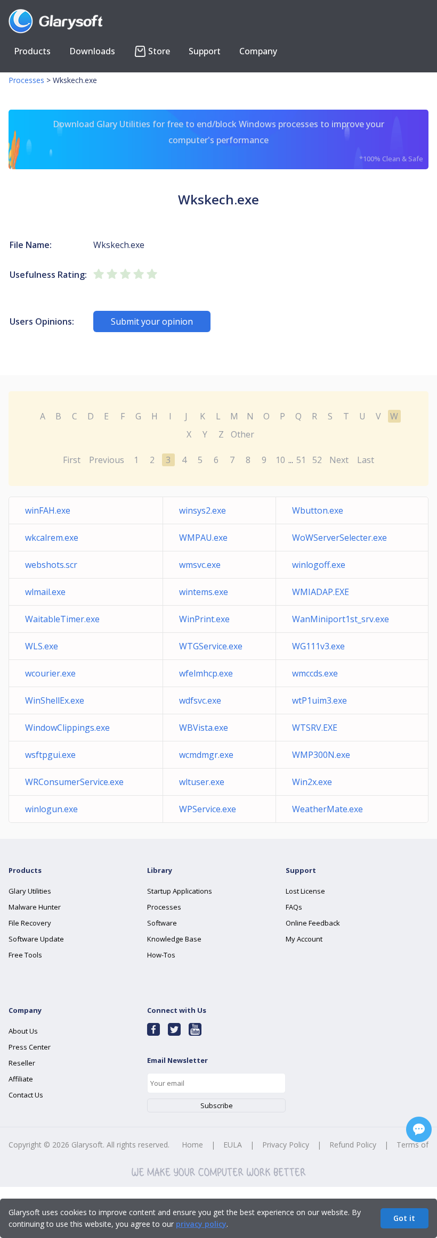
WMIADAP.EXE (320, 592)
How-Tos (161, 955)
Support (205, 51)
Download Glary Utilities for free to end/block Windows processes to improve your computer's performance (238, 140)
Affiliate (21, 1079)
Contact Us (26, 1095)
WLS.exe (41, 646)
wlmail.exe (45, 592)
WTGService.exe (210, 646)
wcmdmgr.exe (206, 755)
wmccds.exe (315, 673)
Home (192, 1145)
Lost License (305, 891)
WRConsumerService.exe (74, 782)
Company (258, 51)
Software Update (36, 939)
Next (339, 460)
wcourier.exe (50, 673)
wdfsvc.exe (200, 700)
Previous (106, 460)
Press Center (30, 1047)
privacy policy (201, 1224)
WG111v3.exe (318, 646)
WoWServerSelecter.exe (339, 537)
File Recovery (30, 923)
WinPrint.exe (204, 619)
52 (317, 460)
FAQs (294, 907)
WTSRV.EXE (314, 727)
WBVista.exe (203, 727)
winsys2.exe (202, 510)
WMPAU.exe (203, 537)
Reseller (22, 1063)
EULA (232, 1145)
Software (162, 923)
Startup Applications (179, 891)
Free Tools (25, 955)
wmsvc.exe (200, 565)
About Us (23, 1031)
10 (280, 460)
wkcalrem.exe (51, 537)
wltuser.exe (201, 782)
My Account (304, 939)
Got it (404, 1218)
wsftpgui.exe (50, 755)
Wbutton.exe (317, 510)
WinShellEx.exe (54, 700)
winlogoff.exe (318, 565)
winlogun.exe (51, 809)
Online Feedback (313, 923)
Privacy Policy (285, 1145)
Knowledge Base (174, 939)
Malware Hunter (35, 907)
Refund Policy (352, 1145)
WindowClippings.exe (67, 727)
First (71, 460)
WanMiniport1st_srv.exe (340, 619)
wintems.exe (203, 592)
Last (365, 460)
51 (301, 460)
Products (32, 51)
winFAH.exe (47, 510)
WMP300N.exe (321, 755)
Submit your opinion (152, 321)
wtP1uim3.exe (319, 700)
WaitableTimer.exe (62, 619)
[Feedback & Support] (419, 1129)
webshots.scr (51, 565)
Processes (26, 80)
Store (159, 51)
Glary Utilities (30, 891)
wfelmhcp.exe (206, 673)
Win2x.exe (312, 782)
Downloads (92, 51)
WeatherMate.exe (327, 809)
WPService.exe (207, 809)
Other (242, 434)
